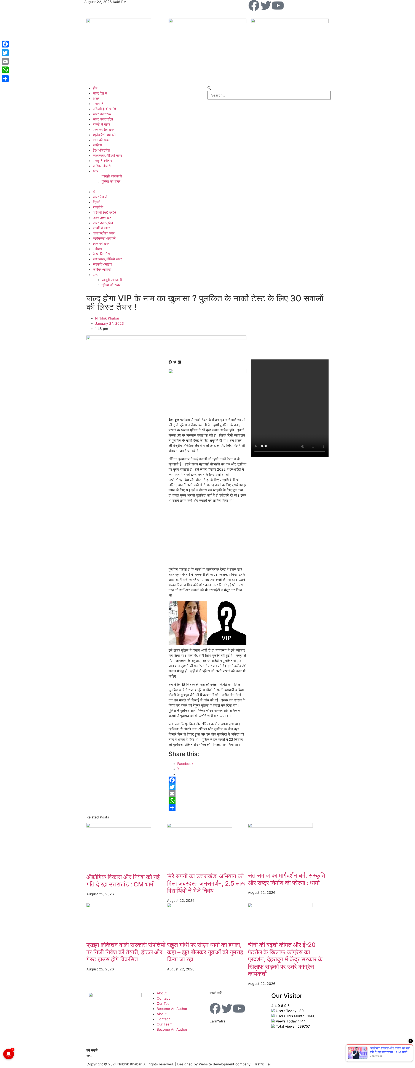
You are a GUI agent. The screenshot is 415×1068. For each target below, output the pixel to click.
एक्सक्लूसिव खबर (104, 129)
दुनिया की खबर (111, 181)
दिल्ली (96, 98)
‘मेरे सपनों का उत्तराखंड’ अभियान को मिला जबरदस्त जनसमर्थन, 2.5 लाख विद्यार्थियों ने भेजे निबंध (206, 883)
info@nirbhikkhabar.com (112, 1055)
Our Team (164, 1003)
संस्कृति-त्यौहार (102, 160)
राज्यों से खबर (101, 124)
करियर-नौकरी (102, 166)
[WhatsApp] (207, 800)
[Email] (207, 793)
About (162, 993)
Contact (163, 998)
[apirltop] (166, 338)
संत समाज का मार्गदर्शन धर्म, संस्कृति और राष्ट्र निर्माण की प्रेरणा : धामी (286, 879)
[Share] (207, 807)
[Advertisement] (207, 536)
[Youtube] (277, 5)
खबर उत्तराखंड (102, 114)
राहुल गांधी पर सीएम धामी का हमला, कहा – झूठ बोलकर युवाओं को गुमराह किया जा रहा (205, 952)
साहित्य (97, 145)
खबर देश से (100, 93)
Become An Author (172, 1008)
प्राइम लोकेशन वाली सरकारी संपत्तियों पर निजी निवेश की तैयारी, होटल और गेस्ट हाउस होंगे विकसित (125, 952)
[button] (146, 186)
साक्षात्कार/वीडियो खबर (107, 155)
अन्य (95, 171)
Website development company (225, 1064)
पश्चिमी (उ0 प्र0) (104, 109)
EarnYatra (217, 1021)
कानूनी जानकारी (112, 176)
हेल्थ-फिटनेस (101, 150)
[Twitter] (265, 5)
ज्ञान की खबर (101, 140)
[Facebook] (254, 5)
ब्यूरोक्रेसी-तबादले (104, 135)
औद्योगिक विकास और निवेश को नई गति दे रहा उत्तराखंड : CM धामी (123, 880)
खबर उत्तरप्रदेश (103, 119)
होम (95, 88)
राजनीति (98, 103)
